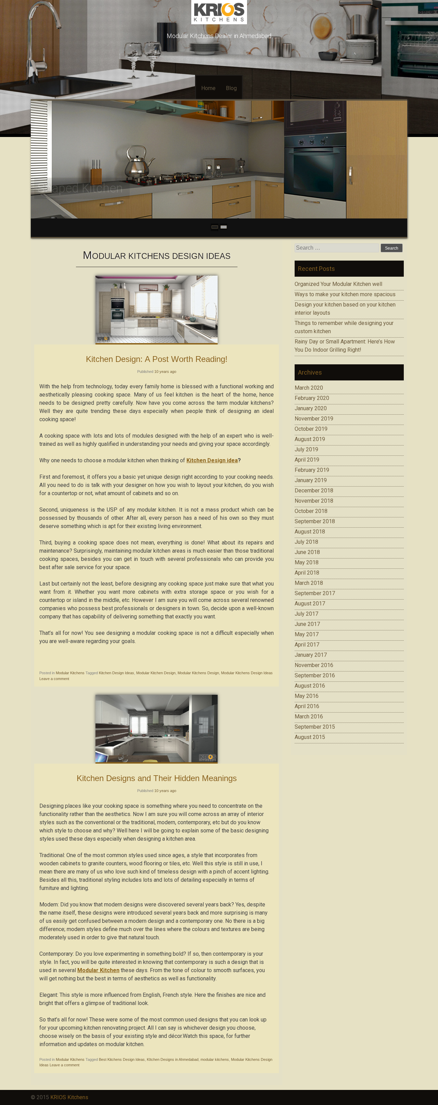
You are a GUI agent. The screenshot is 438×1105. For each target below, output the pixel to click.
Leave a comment (54, 679)
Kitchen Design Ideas (116, 673)
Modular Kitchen (98, 970)
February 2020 (312, 398)
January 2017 (311, 655)
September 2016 (315, 675)
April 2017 (307, 644)
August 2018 (310, 531)
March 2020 (309, 388)
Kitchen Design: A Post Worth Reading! (157, 359)
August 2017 (310, 603)
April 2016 (307, 706)
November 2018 (314, 501)
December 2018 (314, 490)
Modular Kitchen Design (156, 673)
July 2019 (306, 449)
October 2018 (311, 511)
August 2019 (310, 439)
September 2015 (315, 727)
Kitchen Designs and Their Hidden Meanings (157, 778)
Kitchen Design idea (212, 460)
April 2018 (307, 572)
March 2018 (309, 583)
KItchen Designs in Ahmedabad (172, 1059)
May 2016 (307, 696)
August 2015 (310, 737)
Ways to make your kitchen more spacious (345, 294)
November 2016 (314, 665)
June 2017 (307, 624)
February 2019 (312, 470)
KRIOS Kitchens (69, 1097)
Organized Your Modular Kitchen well (338, 284)
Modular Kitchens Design (198, 673)
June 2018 (307, 552)
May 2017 (307, 634)
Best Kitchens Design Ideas (122, 1059)
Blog (231, 88)
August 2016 (310, 685)
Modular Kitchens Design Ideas (247, 673)
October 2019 (311, 429)
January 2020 (311, 408)
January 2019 (311, 480)
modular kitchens (215, 1059)
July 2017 (306, 614)
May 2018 (307, 562)
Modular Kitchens (70, 673)
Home (208, 88)
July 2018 (306, 542)
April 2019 (307, 459)
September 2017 (315, 593)
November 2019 (314, 418)
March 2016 (309, 716)
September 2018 (315, 521)
